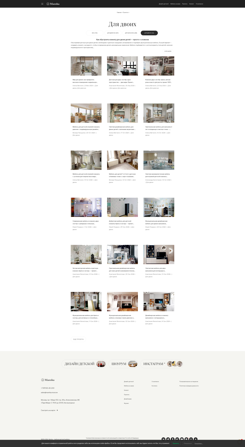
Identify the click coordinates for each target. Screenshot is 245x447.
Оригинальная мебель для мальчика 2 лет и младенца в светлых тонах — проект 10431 (158, 128)
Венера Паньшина (79, 133)
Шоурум (119, 364)
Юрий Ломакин (78, 227)
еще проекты (78, 339)
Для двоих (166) (149, 33)
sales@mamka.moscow (49, 392)
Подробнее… (199, 443)
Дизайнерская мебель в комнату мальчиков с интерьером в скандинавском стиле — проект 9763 (158, 316)
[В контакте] (163, 439)
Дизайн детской (79, 364)
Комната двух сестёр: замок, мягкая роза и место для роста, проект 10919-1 (158, 81)
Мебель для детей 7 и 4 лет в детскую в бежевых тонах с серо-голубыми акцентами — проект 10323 (122, 175)
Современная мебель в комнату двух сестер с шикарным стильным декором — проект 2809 (86, 222)
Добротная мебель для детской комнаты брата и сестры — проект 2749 (121, 222)
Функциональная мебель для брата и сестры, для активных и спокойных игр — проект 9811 (86, 316)
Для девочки (81, 88)
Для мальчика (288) (131, 33)
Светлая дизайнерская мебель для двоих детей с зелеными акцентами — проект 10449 (122, 128)
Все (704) (94, 33)
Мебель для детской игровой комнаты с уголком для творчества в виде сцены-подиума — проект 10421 (86, 175)
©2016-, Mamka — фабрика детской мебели (55, 439)
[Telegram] (168, 439)
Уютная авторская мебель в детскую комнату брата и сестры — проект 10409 (85, 269)
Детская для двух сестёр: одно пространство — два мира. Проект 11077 (121, 81)
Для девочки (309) (112, 33)
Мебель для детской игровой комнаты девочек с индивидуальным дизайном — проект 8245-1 (86, 128)
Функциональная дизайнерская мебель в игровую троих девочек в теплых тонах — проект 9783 (121, 316)
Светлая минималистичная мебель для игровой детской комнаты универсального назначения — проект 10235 (158, 175)
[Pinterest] (191, 439)
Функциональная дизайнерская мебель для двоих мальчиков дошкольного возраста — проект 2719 (158, 222)
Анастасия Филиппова (80, 274)
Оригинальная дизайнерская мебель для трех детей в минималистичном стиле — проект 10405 (122, 269)
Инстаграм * (154, 364)
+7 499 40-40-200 (47, 388)
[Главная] (52, 3)
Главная (119, 12)
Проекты (125, 12)
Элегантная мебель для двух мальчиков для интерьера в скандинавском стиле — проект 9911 (158, 269)
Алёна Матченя (78, 85)
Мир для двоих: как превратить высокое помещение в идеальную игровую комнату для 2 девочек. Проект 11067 (85, 81)
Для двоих (76, 135)
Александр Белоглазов (153, 180)
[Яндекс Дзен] (196, 439)
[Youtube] (177, 439)
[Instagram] (186, 439)
